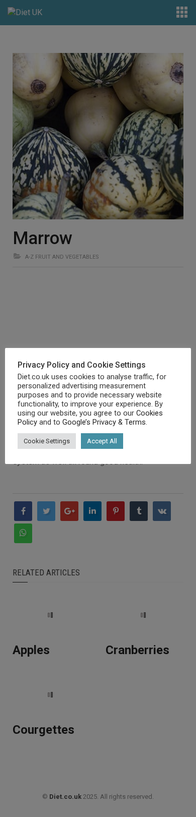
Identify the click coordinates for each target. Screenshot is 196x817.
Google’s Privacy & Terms (104, 422)
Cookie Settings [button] (47, 441)
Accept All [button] (102, 441)
